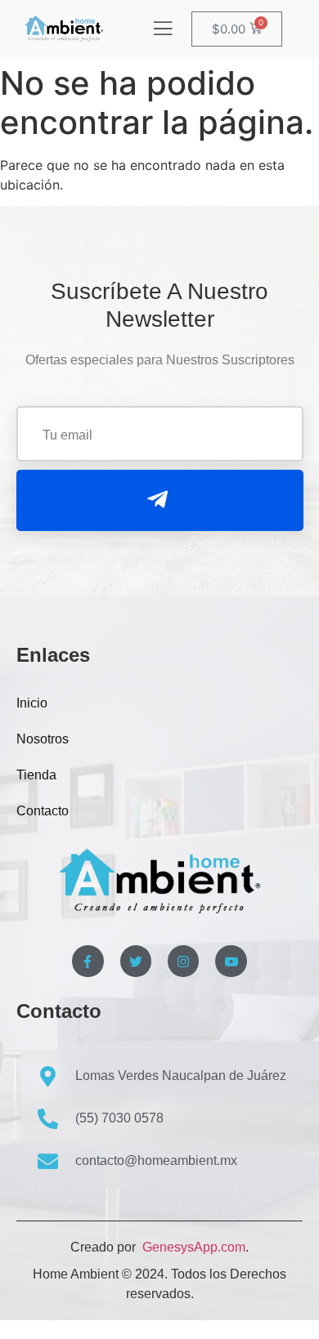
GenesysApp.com (192, 1247)
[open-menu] (163, 30)
